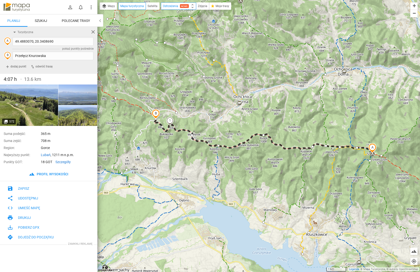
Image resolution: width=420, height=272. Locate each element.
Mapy (111, 6)
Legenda (354, 269)
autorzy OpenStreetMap (403, 269)
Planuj (13, 21)
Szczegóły (63, 162)
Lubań (46, 155)
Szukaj (41, 21)
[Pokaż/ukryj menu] (91, 7)
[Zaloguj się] (70, 7)
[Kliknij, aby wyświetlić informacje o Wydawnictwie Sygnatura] (105, 268)
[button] (372, 148)
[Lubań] (29, 105)
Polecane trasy (76, 21)
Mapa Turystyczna (374, 269)
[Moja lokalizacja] (414, 261)
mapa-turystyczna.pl (16, 7)
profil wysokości (52, 174)
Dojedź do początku (36, 237)
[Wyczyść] (93, 32)
